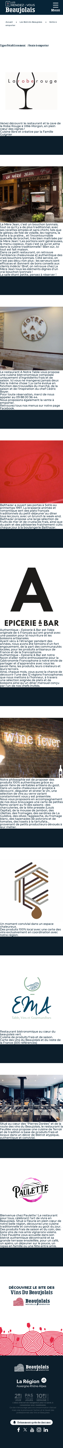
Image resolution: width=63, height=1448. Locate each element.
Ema (11, 958)
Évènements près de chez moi (34, 1422)
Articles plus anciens (31, 1270)
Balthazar (17, 432)
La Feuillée (19, 1066)
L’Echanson (19, 850)
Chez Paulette (23, 1161)
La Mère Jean (22, 158)
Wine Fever (20, 709)
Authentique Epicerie (21, 554)
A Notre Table (22, 298)
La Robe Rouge (23, 35)
